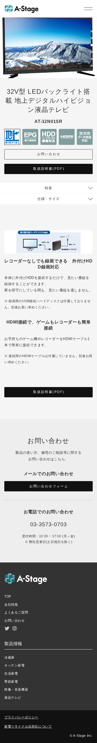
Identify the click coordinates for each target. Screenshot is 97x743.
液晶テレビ (12, 697)
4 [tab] (92, 52)
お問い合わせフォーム (48, 486)
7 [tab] (92, 73)
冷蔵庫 (9, 657)
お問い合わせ (48, 154)
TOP (7, 596)
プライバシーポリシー (21, 717)
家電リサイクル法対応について (28, 726)
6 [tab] (92, 66)
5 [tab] (92, 59)
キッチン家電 (14, 665)
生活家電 (11, 673)
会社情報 (11, 605)
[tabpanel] (48, 47)
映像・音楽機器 (16, 689)
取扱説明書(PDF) (48, 169)
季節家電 (11, 682)
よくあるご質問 (16, 612)
